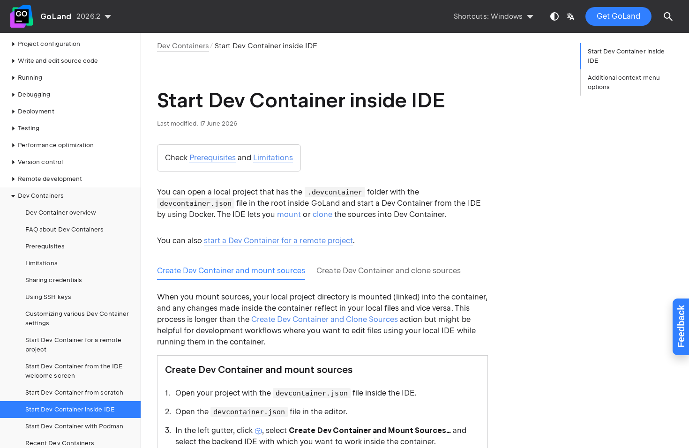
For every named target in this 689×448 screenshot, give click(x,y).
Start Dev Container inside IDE (70, 409)
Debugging (34, 94)
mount (289, 214)
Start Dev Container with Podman (74, 426)
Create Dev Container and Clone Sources (324, 319)
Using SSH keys (48, 296)
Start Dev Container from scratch (74, 392)
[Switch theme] (554, 16)
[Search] (668, 16)
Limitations (41, 263)
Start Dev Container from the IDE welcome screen (74, 371)
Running (30, 77)
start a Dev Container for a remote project (278, 240)
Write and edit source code (58, 60)
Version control (40, 161)
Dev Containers (41, 195)
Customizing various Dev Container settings (77, 318)
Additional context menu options (624, 82)
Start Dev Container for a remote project (73, 344)
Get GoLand (618, 16)
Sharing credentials (53, 280)
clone (322, 214)
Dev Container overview (60, 212)
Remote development (50, 178)
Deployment (36, 111)
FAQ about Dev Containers (64, 229)
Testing (28, 128)
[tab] (231, 270)
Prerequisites (45, 246)
